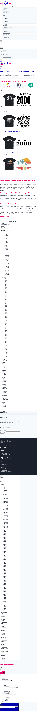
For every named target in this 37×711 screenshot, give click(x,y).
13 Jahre (6, 250)
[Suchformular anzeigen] (1, 41)
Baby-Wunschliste (6, 37)
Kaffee (4, 392)
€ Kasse (3, 678)
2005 (6, 355)
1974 (6, 312)
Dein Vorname (3, 430)
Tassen (4, 55)
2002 (6, 350)
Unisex (4, 407)
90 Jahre (7, 274)
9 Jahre (6, 245)
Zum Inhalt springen (4, 1)
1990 (6, 334)
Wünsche (7, 18)
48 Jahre (7, 266)
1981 (6, 321)
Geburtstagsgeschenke (7, 12)
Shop (1, 61)
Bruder (4, 371)
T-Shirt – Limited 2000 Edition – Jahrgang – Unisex (13, 109)
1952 (6, 281)
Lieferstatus (4, 470)
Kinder (4, 384)
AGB (3, 456)
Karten (7, 22)
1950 (6, 278)
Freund (4, 378)
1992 (6, 337)
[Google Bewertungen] (7, 412)
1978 (6, 317)
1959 (6, 291)
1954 (6, 284)
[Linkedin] (6, 412)
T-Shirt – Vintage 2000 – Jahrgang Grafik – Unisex (12, 131)
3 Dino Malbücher (6, 31)
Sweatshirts (5, 52)
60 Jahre (7, 270)
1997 (6, 344)
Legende (5, 391)
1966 (6, 300)
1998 (6, 345)
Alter (4, 232)
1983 (6, 324)
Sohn (4, 369)
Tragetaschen (5, 54)
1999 (6, 346)
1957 (6, 288)
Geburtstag (5, 360)
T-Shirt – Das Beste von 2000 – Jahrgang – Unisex (12, 152)
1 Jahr (6, 234)
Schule (4, 389)
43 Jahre (7, 259)
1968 (6, 303)
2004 (6, 353)
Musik (7, 21)
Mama (4, 364)
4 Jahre (6, 238)
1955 (6, 285)
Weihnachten (5, 396)
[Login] (18, 45)
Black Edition (5, 399)
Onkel (4, 377)
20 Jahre (7, 252)
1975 (6, 313)
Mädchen (5, 385)
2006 (6, 356)
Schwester (5, 370)
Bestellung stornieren (6, 471)
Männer (4, 382)
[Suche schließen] (1, 703)
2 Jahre (6, 235)
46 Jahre (7, 263)
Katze (4, 403)
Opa (4, 363)
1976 (6, 314)
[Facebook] (1, 412)
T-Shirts (4, 50)
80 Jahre (7, 273)
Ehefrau (4, 374)
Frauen (4, 381)
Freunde (4, 380)
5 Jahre (6, 239)
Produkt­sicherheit (6, 457)
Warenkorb (4, 465)
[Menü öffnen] (1, 60)
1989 (6, 332)
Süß (4, 402)
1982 (6, 323)
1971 (6, 307)
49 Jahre (7, 267)
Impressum (4, 451)
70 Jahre (7, 271)
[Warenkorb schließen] (1, 667)
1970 (6, 306)
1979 (6, 319)
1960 (6, 292)
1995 (6, 341)
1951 (6, 280)
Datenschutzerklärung (6, 453)
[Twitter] (2, 412)
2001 (6, 349)
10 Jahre (6, 246)
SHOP (4, 43)
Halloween (5, 395)
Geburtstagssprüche (7, 9)
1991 (6, 335)
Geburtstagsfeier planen (7, 28)
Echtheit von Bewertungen (7, 458)
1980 (6, 320)
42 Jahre (7, 257)
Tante (4, 373)
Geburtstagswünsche (7, 8)
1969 (6, 305)
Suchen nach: (3, 705)
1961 (6, 294)
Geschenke (8, 698)
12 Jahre (6, 249)
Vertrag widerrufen (4, 661)
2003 (6, 352)
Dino (4, 401)
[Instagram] (4, 412)
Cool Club (5, 357)
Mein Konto (4, 464)
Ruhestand (5, 388)
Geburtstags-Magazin (5, 687)
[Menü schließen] (0, 675)
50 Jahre (7, 269)
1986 (6, 328)
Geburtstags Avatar (6, 34)
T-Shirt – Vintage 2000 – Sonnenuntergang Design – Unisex (14, 174)
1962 (6, 295)
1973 (6, 310)
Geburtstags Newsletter (5, 424)
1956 (6, 287)
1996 (6, 342)
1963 (6, 296)
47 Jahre (7, 264)
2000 (6, 348)
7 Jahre (6, 242)
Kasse (3, 467)
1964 (6, 298)
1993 (6, 338)
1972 (6, 309)
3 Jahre (6, 237)
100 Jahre (7, 275)
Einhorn (4, 406)
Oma (4, 362)
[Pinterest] (5, 412)
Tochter (4, 367)
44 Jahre (7, 260)
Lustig (4, 394)
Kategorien (6, 694)
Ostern (4, 398)
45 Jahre (7, 262)
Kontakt (4, 450)
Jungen (4, 387)
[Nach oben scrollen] (1, 673)
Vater (4, 366)
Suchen (2, 226)
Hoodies (4, 51)
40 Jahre (7, 255)
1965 (6, 299)
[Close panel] (1, 476)
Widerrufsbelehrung (6, 454)
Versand (4, 468)
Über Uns (5, 24)
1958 (6, 289)
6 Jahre (6, 241)
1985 (6, 327)
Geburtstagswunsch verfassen (8, 27)
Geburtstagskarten (7, 57)
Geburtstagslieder (7, 693)
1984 (6, 325)
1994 (6, 339)
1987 (6, 330)
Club (4, 359)
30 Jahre (7, 253)
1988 (6, 331)
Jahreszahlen (6, 277)
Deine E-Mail (3, 432)
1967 (6, 302)
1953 (6, 282)
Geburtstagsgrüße (6, 11)
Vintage (4, 405)
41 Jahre (7, 256)
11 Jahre (6, 248)
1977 (6, 316)
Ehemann (5, 376)
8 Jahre (6, 244)
